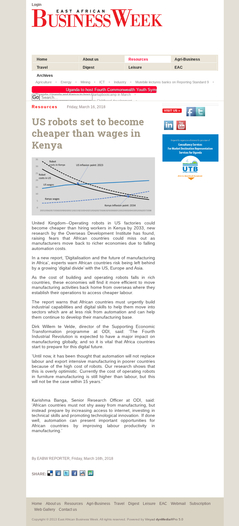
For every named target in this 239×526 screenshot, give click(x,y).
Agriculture (43, 82)
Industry (120, 82)
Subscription (200, 503)
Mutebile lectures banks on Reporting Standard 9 (172, 82)
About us (91, 59)
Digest (88, 67)
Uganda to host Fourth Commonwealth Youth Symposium (115, 90)
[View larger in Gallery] (93, 213)
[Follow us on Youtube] (181, 126)
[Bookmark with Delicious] (50, 474)
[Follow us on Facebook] (195, 112)
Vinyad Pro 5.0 (164, 519)
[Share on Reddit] (82, 474)
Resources (138, 59)
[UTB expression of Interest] (190, 180)
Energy (66, 82)
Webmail (178, 503)
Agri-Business (187, 59)
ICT (102, 82)
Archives (45, 75)
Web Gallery (44, 509)
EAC (179, 67)
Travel (42, 67)
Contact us (68, 509)
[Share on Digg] (58, 474)
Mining (85, 82)
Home (42, 59)
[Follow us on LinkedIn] (168, 126)
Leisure (135, 67)
